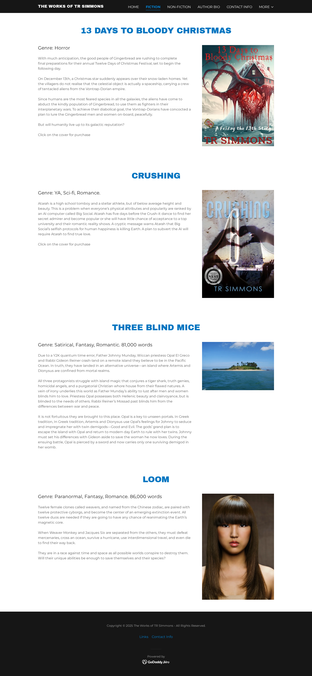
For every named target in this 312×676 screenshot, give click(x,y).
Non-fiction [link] (179, 7)
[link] (71, 6)
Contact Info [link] (239, 7)
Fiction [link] (153, 7)
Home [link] (133, 7)
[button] (266, 7)
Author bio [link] (209, 7)
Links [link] (143, 637)
